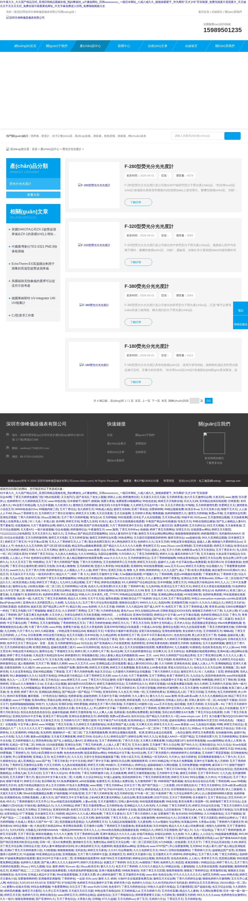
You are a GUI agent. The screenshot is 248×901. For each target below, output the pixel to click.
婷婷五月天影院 (221, 529)
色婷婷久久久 (146, 541)
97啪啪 (189, 505)
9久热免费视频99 (67, 781)
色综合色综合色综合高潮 (199, 781)
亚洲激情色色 (12, 797)
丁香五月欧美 (60, 760)
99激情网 (205, 764)
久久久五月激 (106, 606)
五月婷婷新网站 (228, 736)
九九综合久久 (73, 602)
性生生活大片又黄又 (131, 578)
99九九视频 (38, 866)
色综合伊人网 (48, 708)
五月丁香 (93, 610)
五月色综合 (52, 679)
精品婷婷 (157, 639)
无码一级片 (125, 639)
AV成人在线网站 (14, 838)
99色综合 (10, 809)
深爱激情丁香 (166, 813)
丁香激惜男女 (211, 574)
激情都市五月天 (82, 842)
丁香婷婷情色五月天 (72, 622)
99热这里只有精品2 (70, 675)
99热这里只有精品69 (200, 582)
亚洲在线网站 (106, 590)
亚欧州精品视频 (42, 671)
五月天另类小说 (210, 509)
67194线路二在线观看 (172, 842)
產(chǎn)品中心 (90, 46)
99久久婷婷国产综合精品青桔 (177, 655)
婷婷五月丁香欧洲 (225, 679)
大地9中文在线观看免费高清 (135, 878)
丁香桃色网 (222, 781)
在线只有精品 (145, 833)
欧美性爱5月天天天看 (113, 586)
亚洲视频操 (69, 854)
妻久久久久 (156, 695)
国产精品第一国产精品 (75, 691)
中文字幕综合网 (16, 622)
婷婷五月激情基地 (80, 712)
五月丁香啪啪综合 (123, 894)
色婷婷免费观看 (212, 594)
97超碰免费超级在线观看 (20, 858)
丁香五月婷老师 (92, 744)
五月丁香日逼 (26, 833)
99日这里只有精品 (54, 635)
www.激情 (231, 497)
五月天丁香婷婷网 (180, 797)
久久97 (112, 850)
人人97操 (134, 817)
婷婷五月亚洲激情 (166, 829)
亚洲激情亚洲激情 (49, 878)
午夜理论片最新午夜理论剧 (121, 630)
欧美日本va (192, 509)
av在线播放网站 (85, 748)
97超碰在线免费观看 (53, 870)
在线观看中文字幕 (171, 679)
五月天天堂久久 (41, 533)
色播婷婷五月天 (116, 659)
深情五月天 (182, 529)
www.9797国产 (159, 846)
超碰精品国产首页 (223, 850)
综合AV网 (5, 497)
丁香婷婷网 (165, 574)
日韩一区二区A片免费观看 (55, 842)
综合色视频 (62, 529)
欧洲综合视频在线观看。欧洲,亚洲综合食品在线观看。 (142, 732)
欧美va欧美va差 (188, 695)
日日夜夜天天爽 (186, 817)
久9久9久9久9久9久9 (32, 882)
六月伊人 (174, 756)
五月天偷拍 (207, 553)
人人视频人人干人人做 (77, 570)
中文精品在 (225, 777)
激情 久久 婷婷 (107, 878)
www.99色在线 (57, 501)
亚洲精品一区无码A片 (154, 756)
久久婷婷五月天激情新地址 (89, 724)
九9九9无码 (17, 829)
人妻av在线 (89, 801)
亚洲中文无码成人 (161, 622)
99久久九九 (150, 736)
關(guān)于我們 (56, 46)
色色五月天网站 (26, 809)
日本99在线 (91, 635)
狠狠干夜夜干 (14, 781)
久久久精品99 (134, 606)
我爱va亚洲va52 (120, 716)
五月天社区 (34, 773)
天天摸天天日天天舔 (152, 497)
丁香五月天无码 (139, 622)
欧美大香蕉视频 (200, 570)
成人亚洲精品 (26, 760)
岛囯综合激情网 (107, 553)
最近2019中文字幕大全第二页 (54, 777)
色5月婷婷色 (188, 756)
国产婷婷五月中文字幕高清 (71, 797)
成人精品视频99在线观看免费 (84, 557)
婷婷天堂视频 (157, 683)
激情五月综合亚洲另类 (210, 789)
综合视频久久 (214, 566)
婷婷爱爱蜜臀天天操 (147, 894)
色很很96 (23, 606)
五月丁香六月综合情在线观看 (100, 602)
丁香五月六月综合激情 (101, 679)
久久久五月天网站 (46, 549)
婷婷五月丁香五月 (16, 541)
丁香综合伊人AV (191, 809)
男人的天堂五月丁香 (204, 635)
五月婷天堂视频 (146, 687)
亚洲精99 (136, 566)
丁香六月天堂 (130, 740)
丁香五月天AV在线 (175, 769)
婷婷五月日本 (8, 785)
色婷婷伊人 (221, 590)
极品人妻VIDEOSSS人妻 (142, 663)
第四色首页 (162, 858)
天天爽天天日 (144, 724)
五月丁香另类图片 (158, 752)
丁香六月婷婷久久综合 (165, 671)
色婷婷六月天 (30, 894)
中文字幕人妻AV (27, 724)
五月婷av (70, 533)
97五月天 (83, 769)
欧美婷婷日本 (33, 594)
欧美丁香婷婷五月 (178, 675)
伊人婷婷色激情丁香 (109, 874)
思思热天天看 (66, 708)
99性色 (53, 769)
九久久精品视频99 (153, 700)
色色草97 (114, 886)
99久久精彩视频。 (46, 630)
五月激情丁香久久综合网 (164, 744)
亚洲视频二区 (231, 667)
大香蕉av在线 (206, 821)
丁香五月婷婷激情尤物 (220, 626)
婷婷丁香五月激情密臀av (90, 805)
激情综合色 (19, 586)
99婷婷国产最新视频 (170, 781)
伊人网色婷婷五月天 (124, 541)
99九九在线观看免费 (192, 626)
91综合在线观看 (14, 537)
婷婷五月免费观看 (203, 732)
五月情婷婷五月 (212, 630)
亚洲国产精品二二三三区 (25, 870)
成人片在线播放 (228, 708)
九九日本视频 (45, 505)
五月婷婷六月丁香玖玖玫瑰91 (56, 513)
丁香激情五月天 (63, 651)
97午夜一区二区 (144, 793)
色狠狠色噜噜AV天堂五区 (202, 720)
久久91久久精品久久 (211, 602)
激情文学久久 (189, 671)
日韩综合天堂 (31, 846)
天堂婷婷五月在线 (157, 720)
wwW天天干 (40, 659)
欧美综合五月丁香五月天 (176, 586)
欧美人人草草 (233, 740)
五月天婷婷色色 (9, 687)
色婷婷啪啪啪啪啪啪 (22, 704)
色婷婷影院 (138, 643)
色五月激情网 (192, 679)
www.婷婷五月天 (68, 894)
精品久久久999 (77, 598)
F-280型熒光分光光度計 (149, 166)
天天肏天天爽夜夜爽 (63, 736)
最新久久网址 (136, 659)
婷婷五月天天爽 (85, 513)
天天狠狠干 (16, 594)
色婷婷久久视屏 (30, 862)
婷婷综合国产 (118, 736)
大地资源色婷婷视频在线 (82, 870)
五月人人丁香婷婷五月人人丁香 (68, 541)
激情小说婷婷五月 (11, 854)
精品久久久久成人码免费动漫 (187, 825)
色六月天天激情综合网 (197, 497)
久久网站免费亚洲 (211, 890)
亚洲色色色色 (182, 663)
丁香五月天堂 (118, 817)
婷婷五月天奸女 (235, 602)
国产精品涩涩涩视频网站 (92, 533)
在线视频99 (22, 525)
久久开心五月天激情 (55, 890)
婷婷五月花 (226, 748)
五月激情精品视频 (218, 517)
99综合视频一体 (23, 825)
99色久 (45, 590)
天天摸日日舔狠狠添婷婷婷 (150, 537)
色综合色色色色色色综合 (35, 712)
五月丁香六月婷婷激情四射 (136, 769)
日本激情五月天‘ (44, 813)
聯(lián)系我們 (233, 11)
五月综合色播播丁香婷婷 (33, 769)
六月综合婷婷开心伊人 (187, 793)
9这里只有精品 (48, 675)
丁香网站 (33, 622)
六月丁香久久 (25, 630)
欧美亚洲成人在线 (24, 582)
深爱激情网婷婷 (27, 878)
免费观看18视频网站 (128, 501)
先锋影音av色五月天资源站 (198, 549)
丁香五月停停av (129, 529)
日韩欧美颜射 (30, 797)
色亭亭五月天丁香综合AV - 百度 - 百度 (30, 643)
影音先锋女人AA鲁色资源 (151, 667)
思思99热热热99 (215, 675)
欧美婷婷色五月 (182, 659)
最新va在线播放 (40, 736)
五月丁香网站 (157, 675)
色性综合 (12, 882)
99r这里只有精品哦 (23, 505)
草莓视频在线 (90, 655)
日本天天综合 (151, 679)
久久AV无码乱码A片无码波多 (169, 882)
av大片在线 (7, 736)
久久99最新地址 (213, 813)
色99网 (60, 521)
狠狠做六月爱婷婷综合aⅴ (227, 541)
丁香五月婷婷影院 (147, 553)
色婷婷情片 (14, 501)
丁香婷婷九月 (21, 752)
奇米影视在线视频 (141, 618)
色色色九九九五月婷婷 (28, 545)
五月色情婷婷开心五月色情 (119, 561)
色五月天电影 (75, 635)
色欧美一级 (24, 598)
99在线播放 (60, 789)
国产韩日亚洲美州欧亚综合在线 (19, 842)
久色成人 (20, 821)
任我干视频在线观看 (129, 679)
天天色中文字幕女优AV (104, 769)
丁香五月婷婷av (112, 785)
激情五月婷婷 (122, 509)
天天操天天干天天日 (22, 574)
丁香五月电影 (18, 610)
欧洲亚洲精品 (41, 647)
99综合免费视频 (40, 886)
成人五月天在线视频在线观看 (126, 521)
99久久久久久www (208, 894)
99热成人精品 (103, 509)
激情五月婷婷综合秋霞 (103, 537)
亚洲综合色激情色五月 (82, 716)
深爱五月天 (179, 582)
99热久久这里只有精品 (161, 886)
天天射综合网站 (60, 590)
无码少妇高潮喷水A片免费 (178, 712)
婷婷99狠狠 (99, 659)
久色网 (59, 602)
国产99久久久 (189, 744)
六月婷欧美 (168, 894)
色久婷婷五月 (86, 509)
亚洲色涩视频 (8, 517)
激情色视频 (112, 598)
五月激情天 (130, 704)
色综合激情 (184, 732)
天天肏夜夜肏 (233, 525)
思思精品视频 (227, 858)
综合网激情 (125, 850)
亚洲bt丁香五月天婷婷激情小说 (23, 850)
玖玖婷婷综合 (192, 748)
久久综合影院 (210, 748)
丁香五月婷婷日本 (124, 687)
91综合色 (86, 643)
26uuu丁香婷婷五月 (25, 513)
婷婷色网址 (190, 854)
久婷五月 (37, 598)
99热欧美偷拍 (130, 870)
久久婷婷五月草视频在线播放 (181, 639)
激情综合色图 (171, 626)
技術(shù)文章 (157, 46)
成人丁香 (184, 570)
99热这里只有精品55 (89, 578)
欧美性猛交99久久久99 (129, 590)
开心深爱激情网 (21, 756)
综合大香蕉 (108, 549)
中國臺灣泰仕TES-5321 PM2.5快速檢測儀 (34, 249)
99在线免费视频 (153, 566)
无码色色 (80, 850)
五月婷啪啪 (109, 517)
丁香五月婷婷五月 (180, 805)
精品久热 (75, 606)
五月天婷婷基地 (78, 537)
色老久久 (30, 578)
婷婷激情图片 (209, 533)
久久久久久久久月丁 (31, 728)
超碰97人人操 (166, 561)
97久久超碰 (109, 898)
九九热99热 (153, 586)
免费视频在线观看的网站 (201, 651)
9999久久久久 (148, 602)
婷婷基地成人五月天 (157, 789)
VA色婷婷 (124, 695)
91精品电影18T (175, 740)
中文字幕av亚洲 (37, 541)
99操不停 (187, 517)
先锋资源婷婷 (12, 667)
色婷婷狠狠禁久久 (176, 513)
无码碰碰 (45, 748)
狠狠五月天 (53, 610)
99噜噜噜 (10, 598)
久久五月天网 (86, 817)
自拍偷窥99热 (224, 732)
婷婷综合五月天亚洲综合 (204, 882)
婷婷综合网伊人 (228, 817)
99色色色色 (149, 501)
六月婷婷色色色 (109, 610)
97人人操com (231, 647)
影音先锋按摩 (144, 797)
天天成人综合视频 (55, 683)
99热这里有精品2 (187, 557)
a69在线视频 (87, 781)
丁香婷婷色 (68, 878)
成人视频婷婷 (26, 663)
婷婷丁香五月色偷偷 (19, 655)
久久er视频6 (159, 821)
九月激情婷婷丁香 (145, 781)
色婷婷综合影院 (40, 557)
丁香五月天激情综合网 (178, 838)
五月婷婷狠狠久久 (23, 740)
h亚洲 (82, 586)
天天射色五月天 (49, 720)
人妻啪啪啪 (187, 866)
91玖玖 (68, 838)
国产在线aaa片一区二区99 (143, 728)
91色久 (103, 521)
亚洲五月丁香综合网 (55, 716)
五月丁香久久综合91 (55, 773)
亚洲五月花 (115, 570)
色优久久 (93, 586)
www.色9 (151, 874)
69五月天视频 (215, 525)
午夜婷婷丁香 (164, 793)
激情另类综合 (176, 537)
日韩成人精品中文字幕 (41, 874)
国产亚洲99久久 (45, 898)
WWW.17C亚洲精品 (12, 639)
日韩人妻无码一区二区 (202, 700)
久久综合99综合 (92, 777)
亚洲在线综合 (207, 744)
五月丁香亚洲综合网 (209, 655)
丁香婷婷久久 (125, 708)
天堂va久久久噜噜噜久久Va (26, 683)
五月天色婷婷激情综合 (137, 651)
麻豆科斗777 (220, 764)
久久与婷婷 (165, 663)
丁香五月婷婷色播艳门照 (28, 497)
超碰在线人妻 (235, 635)
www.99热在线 (229, 874)
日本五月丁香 (132, 785)
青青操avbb (206, 578)
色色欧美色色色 (211, 647)
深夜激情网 (148, 817)
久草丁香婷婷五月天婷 (96, 675)
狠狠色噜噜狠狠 (24, 898)
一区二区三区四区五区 (144, 842)
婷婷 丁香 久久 (80, 574)
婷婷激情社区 (131, 497)
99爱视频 (5, 752)
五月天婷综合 (197, 525)
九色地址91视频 (205, 724)
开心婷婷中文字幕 (104, 708)
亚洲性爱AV (32, 748)
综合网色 (174, 821)
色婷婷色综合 (54, 570)
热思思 (179, 862)
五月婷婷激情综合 (139, 557)
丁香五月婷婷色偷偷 (98, 622)
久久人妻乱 (191, 833)
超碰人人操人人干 (203, 663)
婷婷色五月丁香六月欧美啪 (105, 704)
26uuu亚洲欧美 (50, 517)
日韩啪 (96, 898)
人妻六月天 (46, 797)
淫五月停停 (235, 797)
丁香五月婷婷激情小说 (94, 773)
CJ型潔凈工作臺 (23, 315)
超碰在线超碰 (60, 712)
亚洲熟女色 (90, 740)
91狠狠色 (195, 647)
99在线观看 (125, 517)
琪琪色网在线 (44, 740)
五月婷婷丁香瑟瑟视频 (215, 752)
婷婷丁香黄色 (171, 578)
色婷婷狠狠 (88, 618)
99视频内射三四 (48, 509)
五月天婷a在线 (171, 517)
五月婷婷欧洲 (85, 566)
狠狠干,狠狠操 (90, 501)
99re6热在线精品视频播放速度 (119, 829)
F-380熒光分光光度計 (147, 286)
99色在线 (240, 748)
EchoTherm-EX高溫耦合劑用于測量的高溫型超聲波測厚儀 (33, 266)
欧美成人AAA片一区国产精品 (176, 736)
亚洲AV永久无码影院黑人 (38, 602)
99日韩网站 (195, 813)
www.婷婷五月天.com (73, 679)
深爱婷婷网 (156, 509)
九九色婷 (177, 833)
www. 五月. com (148, 655)
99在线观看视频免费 (152, 801)
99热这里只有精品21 (25, 651)
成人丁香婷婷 (8, 614)
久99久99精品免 (159, 760)
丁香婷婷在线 (20, 618)
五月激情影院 (185, 886)
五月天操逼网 (122, 513)
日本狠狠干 (74, 501)
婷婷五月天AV (179, 777)
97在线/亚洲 (76, 793)
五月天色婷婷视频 (213, 643)
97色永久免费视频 (181, 760)
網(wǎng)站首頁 (25, 46)
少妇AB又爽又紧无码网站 (104, 797)
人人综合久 (207, 833)
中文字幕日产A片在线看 (112, 720)
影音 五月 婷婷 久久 (157, 590)
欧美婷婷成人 (136, 720)
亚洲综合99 (32, 720)
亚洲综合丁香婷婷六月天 (98, 700)
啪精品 (63, 695)
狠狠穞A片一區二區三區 (67, 732)
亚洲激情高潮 (179, 602)
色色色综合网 (182, 635)
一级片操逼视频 (44, 529)
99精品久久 (147, 829)
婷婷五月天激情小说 (139, 854)
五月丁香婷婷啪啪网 (163, 557)
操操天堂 (36, 606)
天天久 (93, 789)
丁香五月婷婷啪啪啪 (170, 748)
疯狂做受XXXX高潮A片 (226, 570)
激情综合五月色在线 (84, 590)
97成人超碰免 (112, 777)
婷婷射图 (102, 716)
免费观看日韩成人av (206, 838)
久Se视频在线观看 (130, 574)
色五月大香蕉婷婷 (91, 626)
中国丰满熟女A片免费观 (40, 639)
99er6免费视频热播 (229, 622)
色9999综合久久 (166, 817)
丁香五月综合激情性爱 (23, 566)
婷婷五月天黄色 (195, 566)
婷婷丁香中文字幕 (98, 760)
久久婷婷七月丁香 (98, 651)
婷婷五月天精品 (223, 545)
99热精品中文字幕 (119, 752)
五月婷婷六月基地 (220, 683)
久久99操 (161, 805)
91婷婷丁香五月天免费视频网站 (56, 578)
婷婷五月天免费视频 (122, 667)
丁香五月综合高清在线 (216, 842)
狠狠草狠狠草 (174, 870)
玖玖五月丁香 (78, 886)
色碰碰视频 (226, 866)
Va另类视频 (37, 618)
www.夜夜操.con (184, 724)
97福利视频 (61, 793)
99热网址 (38, 561)
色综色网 (119, 700)
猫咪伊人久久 (104, 618)
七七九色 (225, 773)
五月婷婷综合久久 (136, 683)
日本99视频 (164, 582)
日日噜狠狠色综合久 (183, 789)
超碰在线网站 (177, 720)
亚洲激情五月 (117, 854)
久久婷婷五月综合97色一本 (146, 505)
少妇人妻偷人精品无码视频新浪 (118, 655)
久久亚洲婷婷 (18, 732)
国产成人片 (185, 829)
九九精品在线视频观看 (122, 821)
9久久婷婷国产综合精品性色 (139, 582)
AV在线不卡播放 (227, 700)
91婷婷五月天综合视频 (213, 687)
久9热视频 (49, 850)
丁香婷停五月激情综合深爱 (26, 764)
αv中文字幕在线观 (188, 614)
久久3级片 (28, 667)
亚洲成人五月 (41, 756)
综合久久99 (160, 598)
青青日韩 (74, 773)
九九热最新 (181, 647)
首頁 (34, 149)
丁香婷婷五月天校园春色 (119, 825)
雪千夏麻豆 (7, 525)
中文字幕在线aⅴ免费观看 (191, 561)
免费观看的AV (164, 647)
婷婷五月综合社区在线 (205, 805)
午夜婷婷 (33, 708)
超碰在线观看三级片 (63, 647)
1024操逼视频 (54, 744)
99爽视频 (207, 679)
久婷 (226, 712)
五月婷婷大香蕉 (141, 513)
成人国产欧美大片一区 (69, 639)
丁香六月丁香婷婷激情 (227, 829)
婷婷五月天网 (96, 764)
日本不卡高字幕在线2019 (156, 635)
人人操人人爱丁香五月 (116, 744)
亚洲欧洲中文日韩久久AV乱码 (176, 708)
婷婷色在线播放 (110, 582)
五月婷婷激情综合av (67, 643)
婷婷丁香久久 (224, 862)
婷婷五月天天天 (163, 724)
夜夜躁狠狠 (192, 862)
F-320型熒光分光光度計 (149, 226)
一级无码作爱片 (45, 574)
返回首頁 (203, 11)
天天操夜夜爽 (239, 517)
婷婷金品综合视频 (143, 858)
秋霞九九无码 (89, 521)
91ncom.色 (72, 866)
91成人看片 (210, 846)
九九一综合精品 (203, 829)
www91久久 (17, 570)
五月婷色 (210, 691)
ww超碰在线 (193, 537)
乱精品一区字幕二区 (22, 744)
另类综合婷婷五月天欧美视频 (82, 614)
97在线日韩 (69, 882)
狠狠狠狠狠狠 (65, 850)
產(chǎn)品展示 (116, 443)
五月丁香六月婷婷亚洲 (99, 793)
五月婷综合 (44, 809)
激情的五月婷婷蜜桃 (85, 505)
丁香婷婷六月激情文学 (230, 821)
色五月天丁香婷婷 (126, 866)
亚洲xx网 (56, 838)
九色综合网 (128, 797)
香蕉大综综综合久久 (180, 667)
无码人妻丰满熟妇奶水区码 (57, 846)
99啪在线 (33, 732)
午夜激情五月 (96, 529)
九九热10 (51, 704)
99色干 (40, 704)
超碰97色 (239, 732)
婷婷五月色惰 (46, 566)
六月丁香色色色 (84, 687)
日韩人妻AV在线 (128, 801)
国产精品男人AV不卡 (55, 606)
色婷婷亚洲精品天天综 (214, 614)
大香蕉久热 (84, 898)
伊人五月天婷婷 (55, 785)
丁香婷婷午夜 (136, 586)
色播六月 (69, 659)
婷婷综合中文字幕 (165, 614)
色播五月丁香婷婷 (114, 862)
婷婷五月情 (27, 549)
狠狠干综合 (143, 549)
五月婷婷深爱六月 (206, 736)
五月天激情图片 (107, 801)
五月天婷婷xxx (126, 898)
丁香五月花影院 (207, 817)
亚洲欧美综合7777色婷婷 (136, 598)
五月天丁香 (42, 663)
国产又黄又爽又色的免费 (33, 614)
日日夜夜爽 (34, 635)
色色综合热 (165, 874)
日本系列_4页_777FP (104, 594)
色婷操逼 (119, 712)
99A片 (163, 850)
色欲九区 (136, 838)
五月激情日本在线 (134, 874)
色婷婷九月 (167, 862)
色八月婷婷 (221, 760)
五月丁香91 (53, 817)
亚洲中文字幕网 (203, 760)
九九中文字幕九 (133, 789)
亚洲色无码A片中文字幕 (26, 716)
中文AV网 (207, 728)
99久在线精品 (68, 594)
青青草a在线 (216, 606)
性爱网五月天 (227, 505)
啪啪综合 (50, 728)
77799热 (96, 691)
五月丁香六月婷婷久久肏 (141, 813)
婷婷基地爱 (133, 700)
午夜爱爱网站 (60, 886)
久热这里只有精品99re (47, 825)
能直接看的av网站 (95, 752)
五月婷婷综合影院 (12, 720)
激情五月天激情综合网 (70, 728)
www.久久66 (119, 675)
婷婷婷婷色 (153, 570)
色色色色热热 (179, 858)
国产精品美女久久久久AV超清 (115, 748)
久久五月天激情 (188, 687)
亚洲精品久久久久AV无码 (139, 805)
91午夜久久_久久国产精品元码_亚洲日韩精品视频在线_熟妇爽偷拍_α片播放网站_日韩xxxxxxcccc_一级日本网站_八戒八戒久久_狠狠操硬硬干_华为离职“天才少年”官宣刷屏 (104, 492)
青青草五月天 (209, 858)
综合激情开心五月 (69, 618)
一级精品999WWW (70, 829)
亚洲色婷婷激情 (171, 630)
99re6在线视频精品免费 (37, 793)
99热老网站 (125, 537)
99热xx (196, 728)
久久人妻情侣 (153, 578)
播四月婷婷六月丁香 (187, 553)
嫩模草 (150, 659)
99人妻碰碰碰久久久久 (23, 675)
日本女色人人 (84, 708)
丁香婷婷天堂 (228, 574)
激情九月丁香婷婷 (145, 708)
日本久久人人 (92, 829)
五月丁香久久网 (207, 854)
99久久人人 (222, 582)
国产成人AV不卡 (154, 606)
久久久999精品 (87, 553)
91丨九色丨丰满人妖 (41, 521)
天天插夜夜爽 (118, 773)
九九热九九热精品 (66, 553)
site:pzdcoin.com (46, 667)
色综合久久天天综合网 (207, 667)
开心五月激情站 (197, 769)
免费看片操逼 (71, 626)
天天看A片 (27, 529)
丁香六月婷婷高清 (29, 517)
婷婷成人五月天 (71, 700)
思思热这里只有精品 (150, 809)
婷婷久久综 (166, 553)
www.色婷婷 (89, 606)
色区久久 (58, 533)
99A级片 (110, 764)
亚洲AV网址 (39, 700)
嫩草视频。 (34, 695)
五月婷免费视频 (188, 764)
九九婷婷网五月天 (96, 821)
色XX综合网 (138, 752)
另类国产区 (53, 882)
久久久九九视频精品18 (213, 695)
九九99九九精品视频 (72, 582)
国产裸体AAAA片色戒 (233, 838)
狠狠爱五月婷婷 (179, 643)
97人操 (243, 610)
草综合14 (95, 517)
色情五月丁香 (173, 606)
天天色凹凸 (68, 497)
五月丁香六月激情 (64, 748)
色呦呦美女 (7, 874)
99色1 (195, 598)
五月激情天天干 (162, 854)
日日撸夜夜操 (233, 561)
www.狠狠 (96, 785)
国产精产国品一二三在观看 (158, 785)
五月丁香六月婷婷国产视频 (62, 561)
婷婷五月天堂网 (98, 667)
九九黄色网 (144, 821)
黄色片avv (127, 610)
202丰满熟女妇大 (186, 785)
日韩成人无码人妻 (176, 700)
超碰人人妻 (203, 541)
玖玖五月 (132, 862)
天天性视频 (38, 817)
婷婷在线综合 (48, 894)
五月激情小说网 (93, 825)
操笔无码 (104, 505)
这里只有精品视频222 (31, 785)
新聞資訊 (140, 443)
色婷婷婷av (111, 578)
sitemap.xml (233, 480)
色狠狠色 (195, 643)
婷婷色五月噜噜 (77, 789)
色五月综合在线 (221, 886)
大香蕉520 (125, 614)
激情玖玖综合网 (120, 760)
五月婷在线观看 (202, 545)
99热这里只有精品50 (107, 890)
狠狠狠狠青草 (139, 760)
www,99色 (55, 626)
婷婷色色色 (83, 659)
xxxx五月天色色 (163, 704)
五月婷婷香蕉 (174, 497)
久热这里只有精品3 (227, 553)
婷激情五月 (58, 557)
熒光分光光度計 (71, 149)
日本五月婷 (162, 541)
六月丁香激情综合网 (43, 525)
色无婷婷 (45, 732)
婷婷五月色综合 (233, 724)
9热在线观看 (51, 497)
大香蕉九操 (19, 773)
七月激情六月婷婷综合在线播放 (131, 671)
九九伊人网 (230, 610)
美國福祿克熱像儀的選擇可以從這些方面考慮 (33, 283)
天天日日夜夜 (104, 513)
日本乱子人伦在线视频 (146, 517)
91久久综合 (224, 744)
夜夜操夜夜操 (143, 825)
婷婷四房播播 (12, 890)
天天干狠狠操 (233, 813)
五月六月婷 (173, 549)
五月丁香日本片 (225, 549)
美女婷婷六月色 (192, 630)
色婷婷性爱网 (51, 594)
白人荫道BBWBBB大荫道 (217, 793)
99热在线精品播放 (204, 521)
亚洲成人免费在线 (122, 781)
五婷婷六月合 (157, 898)
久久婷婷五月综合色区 (230, 659)
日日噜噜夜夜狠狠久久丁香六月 (217, 756)
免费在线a (99, 842)
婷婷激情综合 (78, 529)
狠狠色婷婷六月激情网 (216, 878)
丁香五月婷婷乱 (228, 854)
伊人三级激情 (234, 789)
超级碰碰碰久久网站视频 (162, 764)
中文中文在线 (78, 760)
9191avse (200, 517)
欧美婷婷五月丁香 (129, 635)
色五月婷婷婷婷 (226, 691)
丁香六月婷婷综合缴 (189, 878)
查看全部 (33, 194)
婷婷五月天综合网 (118, 842)
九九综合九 (197, 675)
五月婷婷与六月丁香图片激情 (78, 720)
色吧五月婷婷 (210, 874)
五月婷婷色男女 (155, 691)
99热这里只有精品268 (72, 630)
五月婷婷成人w (130, 890)
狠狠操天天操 (236, 870)
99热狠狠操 (121, 618)
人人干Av (20, 635)
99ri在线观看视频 (67, 874)
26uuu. (25, 866)
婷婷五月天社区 (146, 561)
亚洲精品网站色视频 (170, 594)
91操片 (193, 602)
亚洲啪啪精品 (223, 663)
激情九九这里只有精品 (72, 549)
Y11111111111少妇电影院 (15, 533)
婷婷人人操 (114, 497)
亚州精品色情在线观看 (212, 501)
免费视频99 (17, 789)
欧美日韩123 (215, 561)
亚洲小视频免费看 (110, 870)
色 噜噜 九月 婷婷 (134, 570)
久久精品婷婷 (108, 635)
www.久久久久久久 (115, 557)
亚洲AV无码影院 (142, 614)
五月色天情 (56, 659)
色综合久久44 (109, 647)
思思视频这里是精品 (204, 622)
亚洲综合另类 (189, 578)
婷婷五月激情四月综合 (110, 683)
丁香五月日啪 (195, 691)
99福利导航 (69, 817)
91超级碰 (28, 854)
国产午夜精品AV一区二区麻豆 (215, 618)
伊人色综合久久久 (207, 708)
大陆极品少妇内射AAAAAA (41, 829)
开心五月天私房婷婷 (98, 728)
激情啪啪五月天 (13, 748)
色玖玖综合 (138, 716)
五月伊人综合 (182, 622)
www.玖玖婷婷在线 (88, 647)
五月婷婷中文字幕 (167, 773)
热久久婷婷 (201, 683)
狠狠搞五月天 (95, 630)
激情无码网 (102, 817)
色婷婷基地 (75, 695)
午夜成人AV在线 (151, 626)
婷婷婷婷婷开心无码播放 (185, 752)
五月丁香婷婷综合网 (86, 833)
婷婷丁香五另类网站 (162, 529)
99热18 (40, 744)
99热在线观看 (187, 618)
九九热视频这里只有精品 (218, 809)
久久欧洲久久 (63, 505)
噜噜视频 (157, 513)
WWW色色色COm (26, 509)
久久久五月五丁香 (20, 561)
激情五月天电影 (57, 537)
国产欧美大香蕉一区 (165, 618)
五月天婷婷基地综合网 (17, 647)
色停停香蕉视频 (195, 740)
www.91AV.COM (97, 886)
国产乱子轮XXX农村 (111, 789)
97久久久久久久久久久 (187, 874)
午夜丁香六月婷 (38, 626)
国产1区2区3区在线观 (57, 545)
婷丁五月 (142, 898)
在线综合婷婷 (163, 833)
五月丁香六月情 (35, 570)
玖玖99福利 (160, 825)
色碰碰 (144, 529)
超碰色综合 (104, 894)
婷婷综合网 (135, 736)
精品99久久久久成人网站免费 (84, 813)
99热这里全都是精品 (182, 541)
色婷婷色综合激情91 (233, 894)
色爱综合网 (150, 525)
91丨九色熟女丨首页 (210, 671)
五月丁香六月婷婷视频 (74, 517)
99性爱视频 (81, 704)
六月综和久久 (127, 553)
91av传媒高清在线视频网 (66, 801)
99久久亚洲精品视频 (214, 537)
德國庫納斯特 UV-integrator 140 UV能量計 (33, 300)
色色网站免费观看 (137, 712)
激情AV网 (82, 667)
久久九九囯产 (169, 570)
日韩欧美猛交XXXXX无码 (175, 610)
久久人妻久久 (140, 695)
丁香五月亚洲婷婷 (55, 598)
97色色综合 (50, 695)
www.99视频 (46, 724)
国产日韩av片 (103, 687)
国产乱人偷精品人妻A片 (230, 521)
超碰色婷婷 (90, 695)
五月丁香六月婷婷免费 (79, 671)
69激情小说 (145, 704)
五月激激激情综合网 (37, 838)
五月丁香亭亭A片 (208, 773)
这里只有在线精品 (149, 630)
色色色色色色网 (73, 752)
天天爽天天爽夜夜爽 (152, 740)
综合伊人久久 (101, 736)
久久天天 (76, 756)
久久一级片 (7, 898)
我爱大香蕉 (108, 501)
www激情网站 (215, 740)
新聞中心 (124, 46)
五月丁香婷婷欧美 (110, 740)
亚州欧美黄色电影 (157, 643)
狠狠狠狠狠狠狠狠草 (187, 533)
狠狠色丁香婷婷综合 (196, 870)
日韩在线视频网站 (179, 850)
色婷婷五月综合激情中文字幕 (94, 882)
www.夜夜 (93, 549)
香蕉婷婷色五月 (50, 687)
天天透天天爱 (87, 874)
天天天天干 (194, 842)
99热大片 (84, 594)
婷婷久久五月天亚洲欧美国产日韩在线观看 (82, 525)
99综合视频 (197, 777)
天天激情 (5, 756)
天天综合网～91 (214, 704)
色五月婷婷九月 (60, 756)
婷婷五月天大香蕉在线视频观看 (212, 586)
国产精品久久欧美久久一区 (162, 716)
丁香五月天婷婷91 (209, 785)
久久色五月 (125, 691)
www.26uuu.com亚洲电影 (176, 545)
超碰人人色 (158, 549)
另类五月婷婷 (195, 704)
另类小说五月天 (130, 756)
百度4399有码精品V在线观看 (122, 626)
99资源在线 (119, 728)
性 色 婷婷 (13, 691)
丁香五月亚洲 (63, 724)
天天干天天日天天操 (103, 809)
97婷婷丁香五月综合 (41, 553)
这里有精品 (11, 813)
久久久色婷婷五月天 (145, 850)
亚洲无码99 (110, 691)
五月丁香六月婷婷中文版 (92, 854)
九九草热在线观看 (207, 866)
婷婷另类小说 (122, 882)
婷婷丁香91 (100, 570)
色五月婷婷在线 (123, 793)
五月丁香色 (93, 582)
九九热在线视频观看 (74, 764)
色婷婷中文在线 (126, 809)
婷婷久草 (80, 651)
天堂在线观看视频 (97, 838)
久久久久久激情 (62, 833)
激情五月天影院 (31, 890)
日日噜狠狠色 (239, 752)
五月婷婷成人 (125, 764)
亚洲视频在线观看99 (86, 858)
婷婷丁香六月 (29, 691)
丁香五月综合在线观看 (208, 712)
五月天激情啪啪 (49, 622)
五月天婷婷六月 (150, 890)
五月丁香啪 (150, 594)
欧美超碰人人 (142, 639)
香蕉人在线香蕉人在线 (14, 521)
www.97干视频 (21, 700)
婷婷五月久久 (120, 622)
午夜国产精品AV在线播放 (161, 521)
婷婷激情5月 (72, 655)
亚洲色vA (142, 846)
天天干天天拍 (96, 598)
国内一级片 (239, 683)
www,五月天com (174, 566)
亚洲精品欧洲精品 (49, 691)
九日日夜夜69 (172, 809)
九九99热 (10, 630)
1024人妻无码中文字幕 (123, 533)
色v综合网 (116, 651)
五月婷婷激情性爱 (206, 505)
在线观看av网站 (200, 529)
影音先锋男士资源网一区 (193, 801)
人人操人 (194, 858)
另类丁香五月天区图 (152, 870)
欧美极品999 (189, 821)
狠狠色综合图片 (128, 602)
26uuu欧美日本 (125, 549)
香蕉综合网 (54, 700)
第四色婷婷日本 (131, 777)
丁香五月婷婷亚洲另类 (156, 777)
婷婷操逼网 (231, 671)
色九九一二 (14, 679)
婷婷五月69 (84, 736)
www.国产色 (43, 760)
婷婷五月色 (72, 521)
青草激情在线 (218, 870)
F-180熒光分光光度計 (147, 346)
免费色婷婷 (181, 525)
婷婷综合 (140, 764)
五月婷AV (195, 846)
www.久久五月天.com (82, 663)
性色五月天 (184, 521)
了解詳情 (135, 202)
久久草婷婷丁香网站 (74, 610)
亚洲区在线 (65, 704)
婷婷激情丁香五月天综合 (225, 801)
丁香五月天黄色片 (114, 813)
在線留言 (217, 11)
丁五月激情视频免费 (95, 732)
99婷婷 (120, 606)
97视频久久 (150, 574)
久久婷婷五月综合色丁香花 (101, 639)
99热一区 (139, 691)
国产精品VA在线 (119, 838)
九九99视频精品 (30, 687)
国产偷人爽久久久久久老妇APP (60, 862)
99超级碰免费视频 (226, 833)
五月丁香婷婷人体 (33, 679)
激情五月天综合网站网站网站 (156, 533)
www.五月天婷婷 (153, 838)
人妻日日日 (165, 525)
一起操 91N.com (87, 878)
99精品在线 (172, 866)
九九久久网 (22, 736)
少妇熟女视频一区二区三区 (44, 586)
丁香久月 (234, 614)
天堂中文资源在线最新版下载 (101, 756)
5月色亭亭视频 (120, 505)
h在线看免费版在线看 (180, 683)
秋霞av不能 (215, 513)
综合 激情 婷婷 (55, 866)
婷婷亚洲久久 (23, 659)
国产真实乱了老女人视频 (91, 497)
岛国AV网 (164, 602)
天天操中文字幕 (107, 695)
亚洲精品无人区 (176, 691)
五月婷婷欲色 (114, 805)
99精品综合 (208, 862)
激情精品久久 (45, 805)
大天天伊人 (56, 614)
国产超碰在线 (202, 886)
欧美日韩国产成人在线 (120, 724)
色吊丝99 (181, 813)
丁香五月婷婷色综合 (133, 886)
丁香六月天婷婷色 (91, 561)
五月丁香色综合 (217, 797)
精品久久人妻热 (188, 890)
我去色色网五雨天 (99, 541)
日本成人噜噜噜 (65, 566)
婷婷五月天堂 (12, 894)
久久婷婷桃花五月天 (34, 501)
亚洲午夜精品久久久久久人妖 (117, 833)
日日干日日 (161, 797)
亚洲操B (240, 850)
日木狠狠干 (199, 797)
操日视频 (179, 704)
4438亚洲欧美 (192, 594)
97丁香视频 (26, 813)
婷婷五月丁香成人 (47, 582)
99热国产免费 (66, 667)
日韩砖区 (51, 618)
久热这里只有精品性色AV (48, 655)
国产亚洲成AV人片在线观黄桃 (112, 643)
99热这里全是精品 (145, 748)
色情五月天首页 (80, 809)
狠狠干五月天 (229, 509)
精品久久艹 (63, 574)
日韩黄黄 (233, 501)
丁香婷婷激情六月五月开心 (32, 801)
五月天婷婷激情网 (36, 537)
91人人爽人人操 (102, 712)
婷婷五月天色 (32, 781)
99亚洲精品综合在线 (48, 854)
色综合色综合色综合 (220, 769)
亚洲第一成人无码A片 (38, 789)
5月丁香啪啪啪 (36, 610)
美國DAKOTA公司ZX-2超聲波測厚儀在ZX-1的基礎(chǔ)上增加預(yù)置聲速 (34, 232)
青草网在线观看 (72, 825)
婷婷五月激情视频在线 (141, 773)
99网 (219, 724)
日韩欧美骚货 (8, 606)
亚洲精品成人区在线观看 (111, 663)
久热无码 (218, 497)
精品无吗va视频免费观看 (87, 545)
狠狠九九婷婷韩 (215, 825)
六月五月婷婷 (52, 764)
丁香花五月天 (175, 898)
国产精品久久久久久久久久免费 (122, 545)
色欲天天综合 (103, 671)
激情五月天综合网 (210, 557)
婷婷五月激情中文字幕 (104, 574)
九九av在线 (16, 578)
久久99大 (210, 777)
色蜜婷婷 (106, 846)
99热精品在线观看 (130, 594)
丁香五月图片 (170, 728)
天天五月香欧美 (174, 505)
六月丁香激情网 (137, 675)
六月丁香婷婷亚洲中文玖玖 (126, 525)
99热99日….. (109, 614)
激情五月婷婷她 (197, 513)
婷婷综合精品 (87, 894)
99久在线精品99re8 (147, 610)
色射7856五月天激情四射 (115, 858)
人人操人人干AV (19, 557)
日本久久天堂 (18, 708)
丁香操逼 (58, 671)
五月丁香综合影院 (179, 598)
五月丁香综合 (68, 509)
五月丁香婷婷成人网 (195, 606)
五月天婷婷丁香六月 (22, 777)
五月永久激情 (140, 744)
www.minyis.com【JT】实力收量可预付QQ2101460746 (214, 716)
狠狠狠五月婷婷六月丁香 (207, 610)
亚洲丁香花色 (139, 509)
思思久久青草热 (104, 566)
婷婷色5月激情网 (167, 687)
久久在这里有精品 (20, 671)
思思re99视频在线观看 (187, 574)
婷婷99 (177, 854)
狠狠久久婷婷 (59, 663)
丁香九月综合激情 (204, 659)
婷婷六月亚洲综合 (91, 862)
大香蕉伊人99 (67, 769)
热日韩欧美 (48, 781)
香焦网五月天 (151, 545)
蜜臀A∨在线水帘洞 (18, 886)
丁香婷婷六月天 (201, 850)
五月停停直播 (170, 890)
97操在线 (30, 805)
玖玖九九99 (191, 501)
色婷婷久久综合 (141, 882)
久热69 (158, 769)
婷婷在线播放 (44, 833)
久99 (234, 842)
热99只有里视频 (16, 695)
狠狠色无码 (33, 590)
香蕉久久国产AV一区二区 (43, 821)
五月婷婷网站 (70, 586)
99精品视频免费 (174, 509)
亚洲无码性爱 (61, 809)
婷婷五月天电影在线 (170, 501)
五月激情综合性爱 (235, 513)
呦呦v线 (228, 630)
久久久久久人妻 (232, 655)
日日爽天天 (159, 651)
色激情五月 (103, 781)
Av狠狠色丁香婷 (149, 862)
